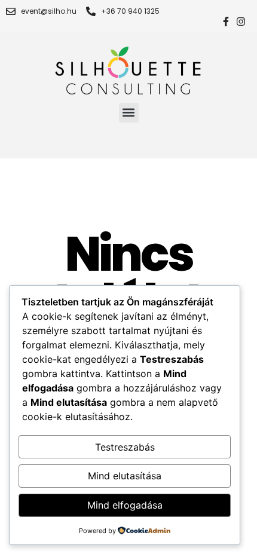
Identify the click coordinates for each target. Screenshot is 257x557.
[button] (129, 113)
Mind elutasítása (124, 476)
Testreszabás (125, 447)
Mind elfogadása (125, 505)
